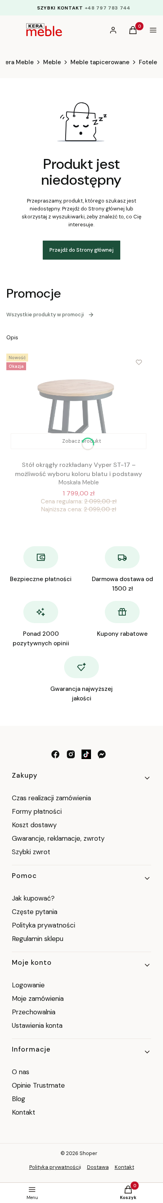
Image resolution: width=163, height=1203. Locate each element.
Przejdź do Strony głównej (81, 250)
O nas (20, 1071)
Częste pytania (34, 911)
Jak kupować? (33, 898)
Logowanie (28, 985)
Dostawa (98, 1167)
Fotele (148, 62)
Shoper (88, 1153)
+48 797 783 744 (108, 8)
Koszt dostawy (34, 824)
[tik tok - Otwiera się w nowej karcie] (86, 754)
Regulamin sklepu (37, 938)
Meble (52, 62)
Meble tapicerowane (99, 62)
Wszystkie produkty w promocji (45, 314)
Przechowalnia (33, 1012)
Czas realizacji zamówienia (51, 798)
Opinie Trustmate (38, 1085)
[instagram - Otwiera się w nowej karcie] (71, 754)
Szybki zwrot (31, 851)
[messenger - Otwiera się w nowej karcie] (101, 754)
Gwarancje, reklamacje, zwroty (58, 838)
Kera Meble (18, 62)
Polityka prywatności (43, 925)
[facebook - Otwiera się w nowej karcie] (55, 754)
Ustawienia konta (37, 1025)
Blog (18, 1098)
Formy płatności (37, 811)
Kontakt (23, 1112)
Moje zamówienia (38, 998)
